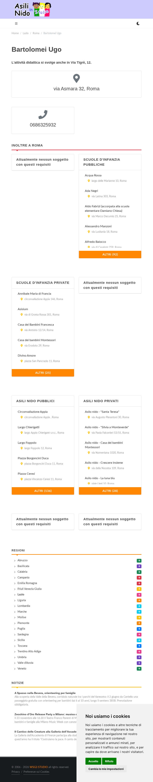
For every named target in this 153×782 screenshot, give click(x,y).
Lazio (26, 33)
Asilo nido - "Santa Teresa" (102, 411)
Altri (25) (43, 372)
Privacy (16, 772)
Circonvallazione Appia (33, 411)
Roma (36, 33)
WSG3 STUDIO (39, 767)
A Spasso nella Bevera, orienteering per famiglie (45, 693)
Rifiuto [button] (109, 761)
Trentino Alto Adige (29, 651)
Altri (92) (110, 254)
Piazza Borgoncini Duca (33, 458)
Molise (22, 617)
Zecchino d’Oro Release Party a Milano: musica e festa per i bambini (58, 714)
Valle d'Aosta (25, 662)
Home (15, 33)
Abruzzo (23, 560)
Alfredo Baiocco (95, 241)
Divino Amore (27, 355)
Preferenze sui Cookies (36, 772)
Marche (22, 611)
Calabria (22, 571)
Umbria (22, 657)
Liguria (22, 600)
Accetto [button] (93, 761)
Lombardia (24, 606)
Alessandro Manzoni (98, 226)
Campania (23, 577)
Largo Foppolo (27, 442)
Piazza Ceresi (26, 473)
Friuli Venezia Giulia (29, 589)
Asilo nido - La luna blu (100, 478)
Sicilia (21, 640)
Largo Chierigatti (28, 427)
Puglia (21, 628)
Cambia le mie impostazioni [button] (106, 768)
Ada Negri (91, 190)
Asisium (23, 309)
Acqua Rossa (93, 175)
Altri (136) (43, 490)
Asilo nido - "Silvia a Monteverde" (107, 427)
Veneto (22, 668)
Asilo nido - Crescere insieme (104, 462)
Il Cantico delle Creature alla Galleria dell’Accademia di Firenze (54, 731)
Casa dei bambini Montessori (37, 340)
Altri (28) (110, 490)
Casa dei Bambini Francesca (36, 324)
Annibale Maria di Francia (34, 293)
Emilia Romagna (27, 583)
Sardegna (23, 634)
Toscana (22, 645)
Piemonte (23, 623)
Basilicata (23, 566)
